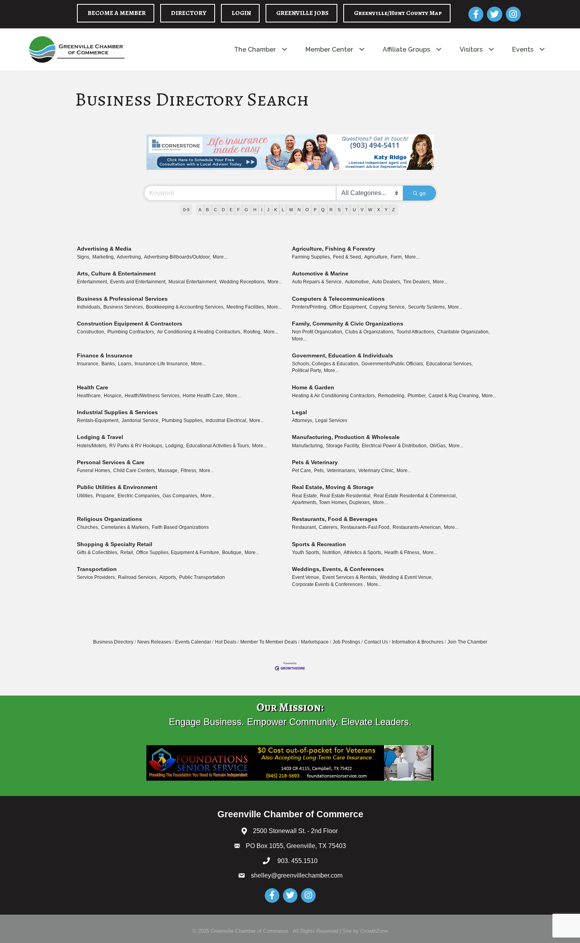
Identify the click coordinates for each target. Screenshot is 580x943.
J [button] (268, 209)
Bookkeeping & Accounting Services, (185, 307)
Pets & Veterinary (315, 462)
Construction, (91, 332)
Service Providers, (96, 577)
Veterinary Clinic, (376, 470)
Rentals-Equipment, (98, 420)
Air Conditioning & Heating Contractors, (199, 332)
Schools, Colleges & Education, (325, 363)
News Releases (154, 642)
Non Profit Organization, (317, 332)
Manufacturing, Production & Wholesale (346, 437)
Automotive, (357, 282)
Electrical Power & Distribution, (395, 445)
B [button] (207, 209)
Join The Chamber (467, 642)
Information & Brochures (417, 642)
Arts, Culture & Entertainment (116, 273)
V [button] (362, 209)
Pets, (319, 470)
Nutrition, (332, 552)
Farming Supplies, (311, 257)
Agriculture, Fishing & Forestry (333, 249)
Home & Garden (313, 387)
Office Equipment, (348, 307)
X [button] (378, 209)
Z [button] (393, 209)
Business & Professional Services (122, 299)
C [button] (215, 209)
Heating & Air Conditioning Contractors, (334, 395)
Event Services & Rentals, (350, 577)
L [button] (283, 209)
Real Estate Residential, (346, 495)
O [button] (307, 209)
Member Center (329, 49)
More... (220, 257)
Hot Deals (225, 642)
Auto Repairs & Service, (317, 282)
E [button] (231, 209)
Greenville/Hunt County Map (398, 13)
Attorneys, (302, 420)
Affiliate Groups (406, 49)
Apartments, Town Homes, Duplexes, (331, 502)
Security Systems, (427, 307)
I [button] (261, 209)
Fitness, (189, 470)
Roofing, (252, 332)
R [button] (331, 209)
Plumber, (417, 395)
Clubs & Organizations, (370, 332)
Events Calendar (193, 642)
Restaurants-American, (417, 527)
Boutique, (232, 552)
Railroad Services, (137, 577)
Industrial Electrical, (226, 420)
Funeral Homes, (94, 470)
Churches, (88, 527)
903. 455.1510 (297, 860)
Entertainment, (92, 282)
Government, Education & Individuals (342, 355)
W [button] (370, 209)
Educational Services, (449, 363)
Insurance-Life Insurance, (162, 363)
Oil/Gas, (438, 445)
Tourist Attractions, (416, 332)
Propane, (106, 495)
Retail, (127, 552)
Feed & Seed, (347, 257)
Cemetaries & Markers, (125, 527)
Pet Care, (302, 470)
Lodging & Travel (100, 437)
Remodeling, (392, 395)
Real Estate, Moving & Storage (333, 487)
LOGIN (241, 13)
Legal (299, 412)
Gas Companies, (180, 495)
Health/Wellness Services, (153, 395)
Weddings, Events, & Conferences (338, 569)
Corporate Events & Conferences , (328, 584)
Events (522, 49)
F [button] (238, 209)
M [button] (291, 209)
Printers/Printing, (309, 307)
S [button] (339, 209)
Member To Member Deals (268, 642)
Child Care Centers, (134, 470)
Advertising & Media (104, 249)
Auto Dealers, (386, 282)
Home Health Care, (203, 395)
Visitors (471, 49)
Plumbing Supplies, (183, 420)
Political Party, (307, 370)
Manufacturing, (308, 445)
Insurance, (88, 363)
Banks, (108, 363)
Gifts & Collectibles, (97, 552)
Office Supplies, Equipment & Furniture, (178, 552)
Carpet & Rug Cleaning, (454, 395)
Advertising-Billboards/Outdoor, (177, 257)
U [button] (354, 209)
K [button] (275, 209)
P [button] (315, 209)
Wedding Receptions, (242, 282)
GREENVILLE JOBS (302, 13)
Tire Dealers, (417, 282)
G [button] (246, 209)
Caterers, (329, 527)
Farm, (397, 257)
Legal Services (331, 420)
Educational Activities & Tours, (218, 445)
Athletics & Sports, (363, 552)
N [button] (299, 209)
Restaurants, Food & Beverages (335, 519)
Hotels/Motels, (92, 445)
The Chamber (255, 49)
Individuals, (89, 307)
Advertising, (129, 257)
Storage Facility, (343, 445)
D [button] (223, 209)
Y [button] (386, 209)
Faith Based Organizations (180, 527)
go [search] (422, 193)
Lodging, (174, 445)
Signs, (83, 257)
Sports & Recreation (319, 544)
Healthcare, (89, 395)
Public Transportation (202, 577)
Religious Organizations (109, 519)
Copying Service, (387, 307)
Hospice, (113, 395)
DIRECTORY (188, 13)
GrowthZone (374, 931)
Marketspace (315, 642)
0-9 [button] (186, 209)
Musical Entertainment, (192, 282)
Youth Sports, (306, 552)
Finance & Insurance (105, 355)
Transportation (97, 569)
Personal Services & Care (110, 462)
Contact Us (376, 642)
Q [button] (323, 209)
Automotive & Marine (320, 273)
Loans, (125, 363)
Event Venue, (306, 577)
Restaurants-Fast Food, (366, 527)
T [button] (346, 209)
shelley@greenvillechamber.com (296, 875)
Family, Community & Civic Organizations (347, 323)
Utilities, (85, 495)
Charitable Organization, (463, 332)
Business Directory (113, 642)
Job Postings (346, 642)
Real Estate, (305, 495)
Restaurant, (304, 527)
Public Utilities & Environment (117, 487)
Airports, (168, 577)
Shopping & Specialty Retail (114, 544)
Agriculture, (376, 257)
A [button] (199, 209)
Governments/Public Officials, (392, 363)
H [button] (254, 209)
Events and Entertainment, (138, 282)
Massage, (168, 470)
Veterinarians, (341, 470)
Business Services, (123, 307)
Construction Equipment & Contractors (129, 323)
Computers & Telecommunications (338, 299)
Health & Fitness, (402, 552)
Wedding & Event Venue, (406, 577)
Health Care (92, 387)
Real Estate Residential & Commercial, (415, 495)
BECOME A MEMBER (117, 13)
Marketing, (103, 257)
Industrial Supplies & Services (117, 412)
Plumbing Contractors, (131, 332)
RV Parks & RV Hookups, (136, 445)
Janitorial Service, (141, 420)
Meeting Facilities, (245, 307)
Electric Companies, (139, 495)
